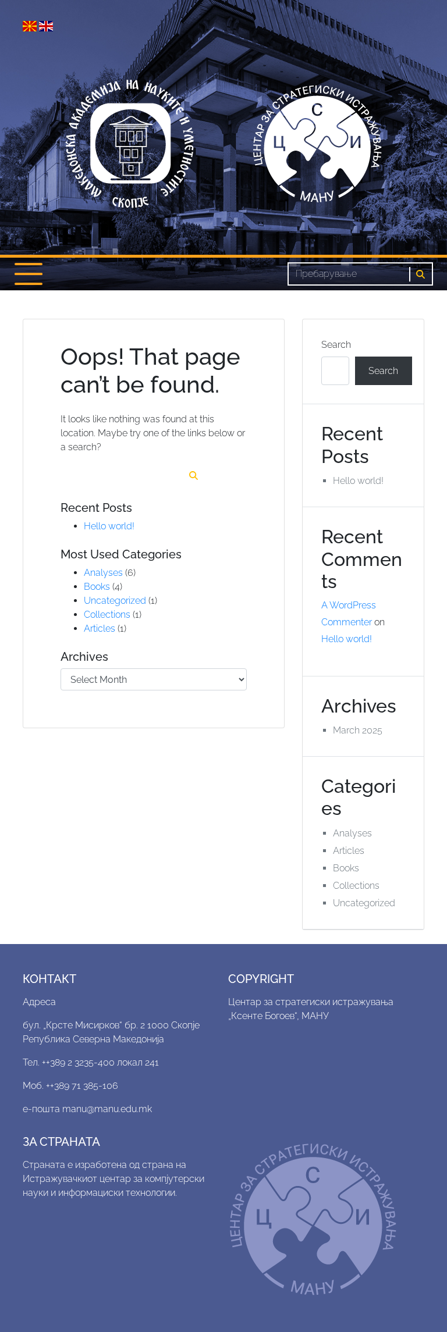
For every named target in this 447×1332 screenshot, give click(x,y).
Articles (99, 628)
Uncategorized (115, 600)
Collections (107, 614)
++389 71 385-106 (82, 1085)
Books (97, 586)
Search (336, 344)
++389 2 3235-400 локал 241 (100, 1062)
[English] (46, 25)
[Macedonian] (31, 25)
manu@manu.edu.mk (107, 1108)
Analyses (103, 572)
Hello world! (109, 526)
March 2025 (357, 730)
